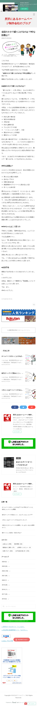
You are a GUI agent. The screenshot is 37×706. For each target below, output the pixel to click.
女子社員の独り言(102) (7, 299)
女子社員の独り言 (22, 551)
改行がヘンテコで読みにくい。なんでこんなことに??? (17, 514)
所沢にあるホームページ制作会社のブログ (18, 21)
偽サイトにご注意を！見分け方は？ (12, 532)
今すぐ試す (24, 8)
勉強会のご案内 (8, 547)
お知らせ (7, 544)
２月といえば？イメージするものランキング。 (17, 390)
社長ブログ (8, 551)
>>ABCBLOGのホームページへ (18, 330)
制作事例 (18, 544)
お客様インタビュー (24, 547)
